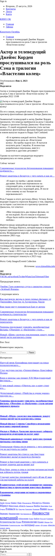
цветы (8, 528)
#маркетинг (14, 513)
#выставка (44, 506)
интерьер (29, 524)
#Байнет (14, 503)
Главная (10, 24)
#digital (7, 503)
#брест (4, 505)
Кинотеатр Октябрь (10, 32)
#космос (50, 509)
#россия (43, 518)
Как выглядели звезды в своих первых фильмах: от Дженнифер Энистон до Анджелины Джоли (25, 300)
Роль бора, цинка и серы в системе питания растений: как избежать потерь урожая (27, 470)
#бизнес (46, 503)
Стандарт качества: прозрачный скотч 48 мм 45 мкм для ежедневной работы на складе (26, 478)
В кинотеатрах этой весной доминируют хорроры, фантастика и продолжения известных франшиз (26, 486)
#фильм (47, 522)
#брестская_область (17, 506)
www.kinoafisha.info (45, 266)
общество (51, 525)
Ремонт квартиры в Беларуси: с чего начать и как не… (27, 176)
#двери (2, 509)
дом (22, 525)
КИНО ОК (5, 19)
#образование (23, 519)
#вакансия (29, 506)
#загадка (22, 509)
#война (37, 506)
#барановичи (26, 503)
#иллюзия (36, 509)
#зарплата (28, 509)
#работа (36, 519)
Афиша (9, 27)
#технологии (29, 521)
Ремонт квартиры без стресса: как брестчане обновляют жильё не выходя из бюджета (22, 455)
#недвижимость (26, 514)
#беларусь (37, 503)
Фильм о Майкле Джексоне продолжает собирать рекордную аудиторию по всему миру (26, 432)
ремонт (2, 528)
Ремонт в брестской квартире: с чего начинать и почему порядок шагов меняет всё (24, 463)
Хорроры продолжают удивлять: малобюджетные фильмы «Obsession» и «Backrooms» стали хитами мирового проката (26, 403)
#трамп (40, 522)
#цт (51, 522)
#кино (43, 508)
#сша (18, 522)
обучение (43, 525)
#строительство (8, 522)
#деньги (10, 508)
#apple (2, 503)
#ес (17, 509)
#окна (31, 518)
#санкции (49, 518)
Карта (9, 14)
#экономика (4, 525)
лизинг (37, 525)
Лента (9, 11)
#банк (19, 503)
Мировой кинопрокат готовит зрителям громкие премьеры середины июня (26, 440)
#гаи (50, 506)
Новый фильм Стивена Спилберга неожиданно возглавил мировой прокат (25, 425)
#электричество (14, 525)
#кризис (4, 513)
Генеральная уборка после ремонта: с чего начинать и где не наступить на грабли (27, 447)
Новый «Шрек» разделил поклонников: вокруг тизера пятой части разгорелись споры (25, 417)
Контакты (11, 9)
